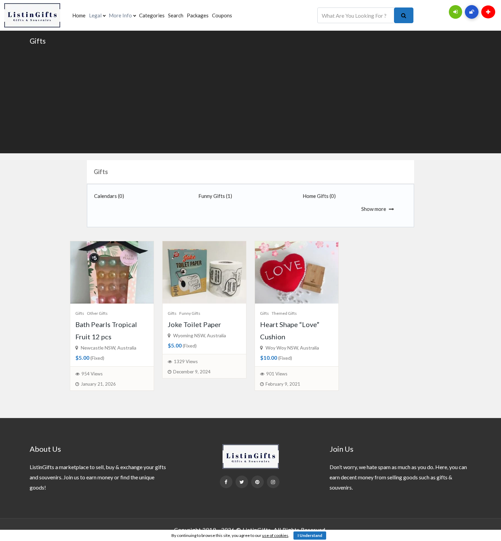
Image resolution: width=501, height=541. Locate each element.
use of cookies (275, 535)
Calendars (109, 196)
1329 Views (186, 361)
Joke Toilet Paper (194, 324)
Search (175, 15)
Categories (152, 15)
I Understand (310, 535)
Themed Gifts (284, 313)
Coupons (222, 15)
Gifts (38, 40)
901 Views (276, 373)
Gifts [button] (101, 171)
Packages (198, 15)
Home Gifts (319, 196)
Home (79, 15)
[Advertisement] (250, 98)
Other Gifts (97, 313)
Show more (373, 209)
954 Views (92, 373)
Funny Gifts (215, 196)
